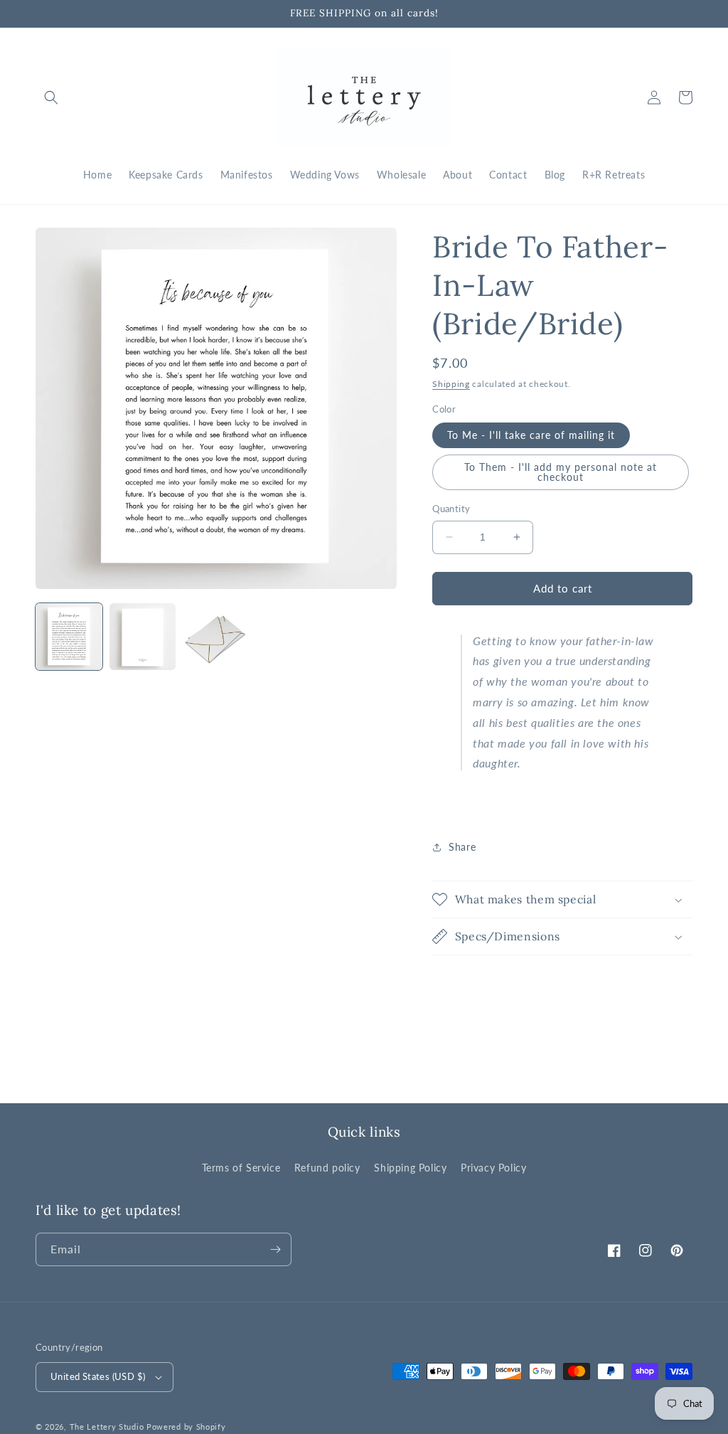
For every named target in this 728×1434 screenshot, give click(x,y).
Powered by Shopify (186, 1426)
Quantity (451, 508)
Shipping (451, 383)
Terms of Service (241, 1168)
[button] (51, 97)
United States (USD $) (97, 1376)
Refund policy (327, 1168)
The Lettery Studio (107, 1426)
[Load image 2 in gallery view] (142, 636)
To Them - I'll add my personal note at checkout (560, 472)
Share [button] (462, 847)
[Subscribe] (275, 1249)
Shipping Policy (410, 1168)
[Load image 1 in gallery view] (69, 636)
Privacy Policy (493, 1168)
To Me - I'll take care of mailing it (531, 435)
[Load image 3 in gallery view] (216, 636)
